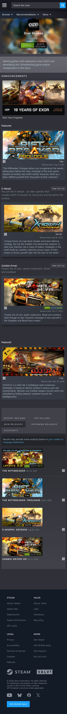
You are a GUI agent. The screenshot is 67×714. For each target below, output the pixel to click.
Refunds (11, 662)
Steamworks (13, 614)
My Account (40, 656)
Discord (32, 38)
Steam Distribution (16, 620)
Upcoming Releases (44, 424)
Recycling (39, 620)
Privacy (10, 639)
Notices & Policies (16, 651)
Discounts (11, 430)
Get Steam (39, 639)
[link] (53, 307)
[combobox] (35, 5)
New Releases (13, 424)
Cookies (11, 656)
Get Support (40, 651)
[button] (8, 14)
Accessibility (13, 645)
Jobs (36, 609)
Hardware (39, 614)
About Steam (13, 603)
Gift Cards (12, 625)
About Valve (40, 603)
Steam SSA (12, 609)
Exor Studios (33, 33)
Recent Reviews (14, 418)
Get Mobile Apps (18, 704)
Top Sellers (42, 418)
